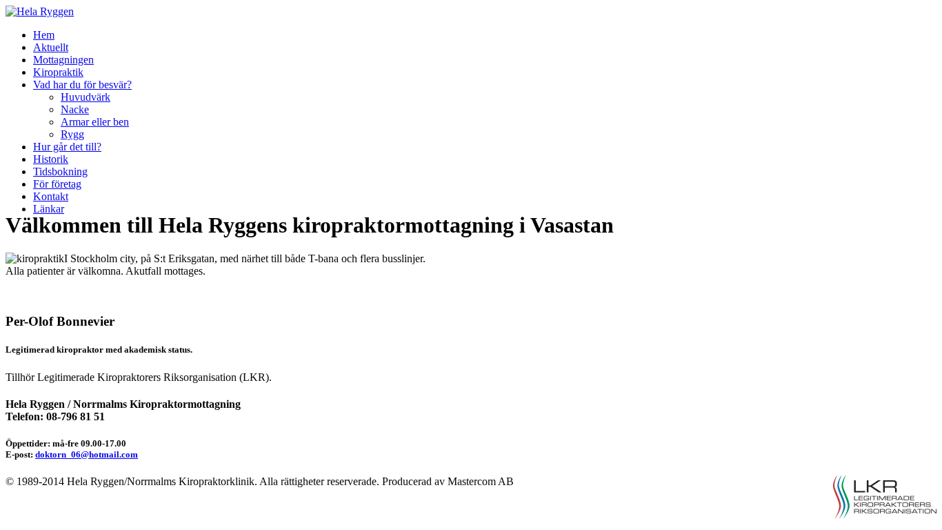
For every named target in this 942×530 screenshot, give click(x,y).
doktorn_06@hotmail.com (86, 454)
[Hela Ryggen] (40, 11)
